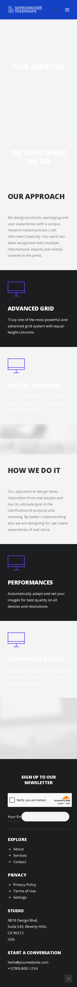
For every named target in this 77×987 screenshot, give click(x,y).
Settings (20, 897)
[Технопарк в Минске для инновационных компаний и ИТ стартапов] (25, 9)
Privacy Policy (24, 884)
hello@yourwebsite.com (28, 962)
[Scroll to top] (68, 978)
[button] (67, 9)
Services (20, 855)
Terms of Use (24, 890)
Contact (19, 861)
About (18, 849)
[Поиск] (54, 10)
